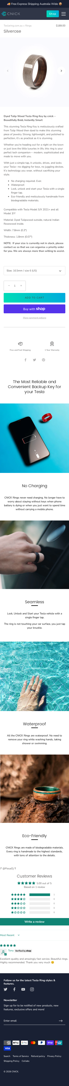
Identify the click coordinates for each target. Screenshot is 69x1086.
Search (7, 1056)
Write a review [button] (34, 922)
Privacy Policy (54, 1056)
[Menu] (64, 14)
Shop (52, 14)
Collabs (25, 1061)
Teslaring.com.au (13, 25)
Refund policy (38, 1056)
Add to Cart (34, 297)
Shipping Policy (11, 1061)
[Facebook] (14, 989)
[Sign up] (61, 1021)
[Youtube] (23, 989)
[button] (8, 71)
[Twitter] (5, 989)
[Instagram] (32, 989)
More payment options (34, 317)
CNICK (15, 1071)
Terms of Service (21, 1056)
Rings (28, 25)
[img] (8, 945)
